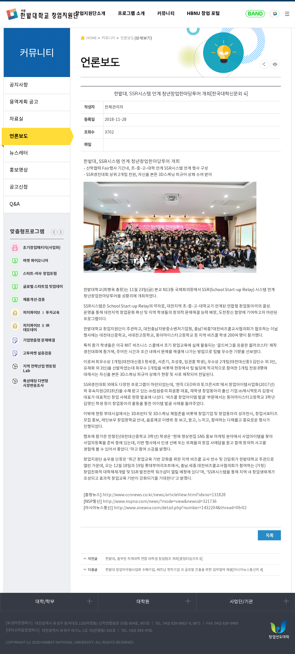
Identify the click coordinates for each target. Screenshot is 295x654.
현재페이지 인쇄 (275, 64)
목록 (269, 535)
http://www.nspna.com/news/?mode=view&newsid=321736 (160, 501)
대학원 (143, 601)
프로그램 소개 (131, 13)
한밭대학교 (275, 14)
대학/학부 (44, 601)
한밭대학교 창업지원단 (42, 14)
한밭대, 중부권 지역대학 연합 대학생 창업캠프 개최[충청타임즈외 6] (154, 559)
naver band (255, 14)
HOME (91, 38)
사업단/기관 (241, 601)
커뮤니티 (166, 13)
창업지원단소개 (90, 13)
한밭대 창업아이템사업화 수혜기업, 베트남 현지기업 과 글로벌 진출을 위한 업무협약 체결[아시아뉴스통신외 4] (184, 570)
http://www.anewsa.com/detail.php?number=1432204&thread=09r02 (180, 508)
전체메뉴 (287, 14)
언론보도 (127, 38)
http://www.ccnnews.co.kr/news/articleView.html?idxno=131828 (164, 495)
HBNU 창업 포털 (203, 13)
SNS (263, 64)
